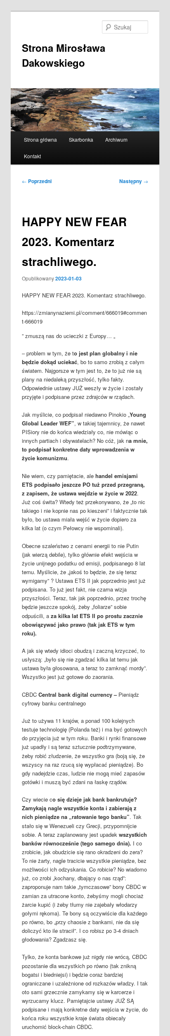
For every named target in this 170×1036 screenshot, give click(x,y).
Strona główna (40, 139)
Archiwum (116, 139)
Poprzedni (37, 181)
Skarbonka (81, 139)
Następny (133, 181)
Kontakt (32, 155)
